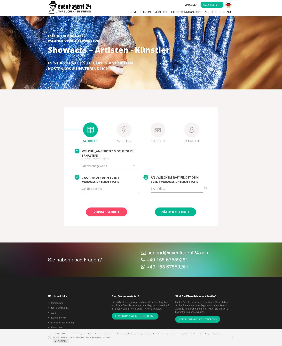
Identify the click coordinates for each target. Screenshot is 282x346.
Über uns (146, 12)
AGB (53, 313)
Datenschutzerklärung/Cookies (97, 337)
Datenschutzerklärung (62, 322)
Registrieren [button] (211, 4)
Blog (214, 12)
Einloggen (191, 4)
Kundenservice (59, 318)
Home (133, 12)
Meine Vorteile (165, 12)
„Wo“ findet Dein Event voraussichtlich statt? (100, 180)
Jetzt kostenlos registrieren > (195, 319)
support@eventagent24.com (179, 252)
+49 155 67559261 (167, 259)
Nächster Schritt (175, 212)
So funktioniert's (189, 12)
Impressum (57, 303)
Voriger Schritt (106, 212)
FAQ (206, 12)
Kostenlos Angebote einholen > (133, 316)
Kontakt (225, 12)
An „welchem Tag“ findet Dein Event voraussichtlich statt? (175, 180)
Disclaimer (56, 327)
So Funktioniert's (60, 308)
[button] (228, 5)
